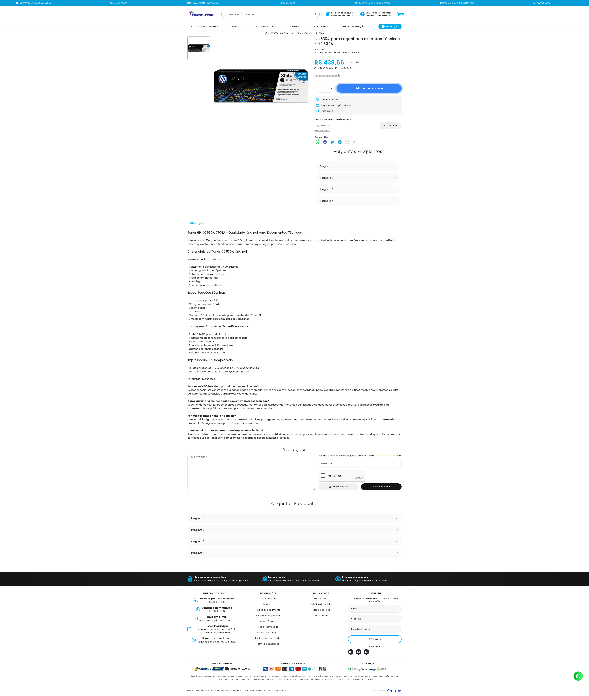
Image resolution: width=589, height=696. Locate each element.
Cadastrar (383, 15)
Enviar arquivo (340, 486)
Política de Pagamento (267, 609)
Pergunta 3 (326, 189)
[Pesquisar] (315, 14)
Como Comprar (267, 598)
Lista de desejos (321, 609)
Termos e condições (267, 643)
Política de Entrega (267, 632)
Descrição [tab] (196, 223)
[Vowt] (387, 690)
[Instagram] (350, 652)
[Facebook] (366, 652)
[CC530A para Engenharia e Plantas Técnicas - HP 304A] (261, 85)
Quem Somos (267, 621)
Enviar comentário (381, 486)
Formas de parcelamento (327, 75)
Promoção (392, 26)
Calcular (392, 125)
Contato (267, 604)
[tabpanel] (294, 335)
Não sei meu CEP (321, 131)
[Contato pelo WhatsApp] (578, 676)
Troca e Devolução (267, 626)
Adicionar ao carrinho (369, 88)
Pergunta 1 (326, 166)
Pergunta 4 (326, 201)
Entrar (369, 15)
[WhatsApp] (358, 652)
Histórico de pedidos (321, 604)
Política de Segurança (268, 615)
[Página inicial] (201, 14)
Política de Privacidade (267, 638)
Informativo (321, 615)
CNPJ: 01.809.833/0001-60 (277, 690)
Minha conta (321, 598)
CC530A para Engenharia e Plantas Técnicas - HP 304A (297, 33)
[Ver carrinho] (399, 14)
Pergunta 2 (326, 178)
